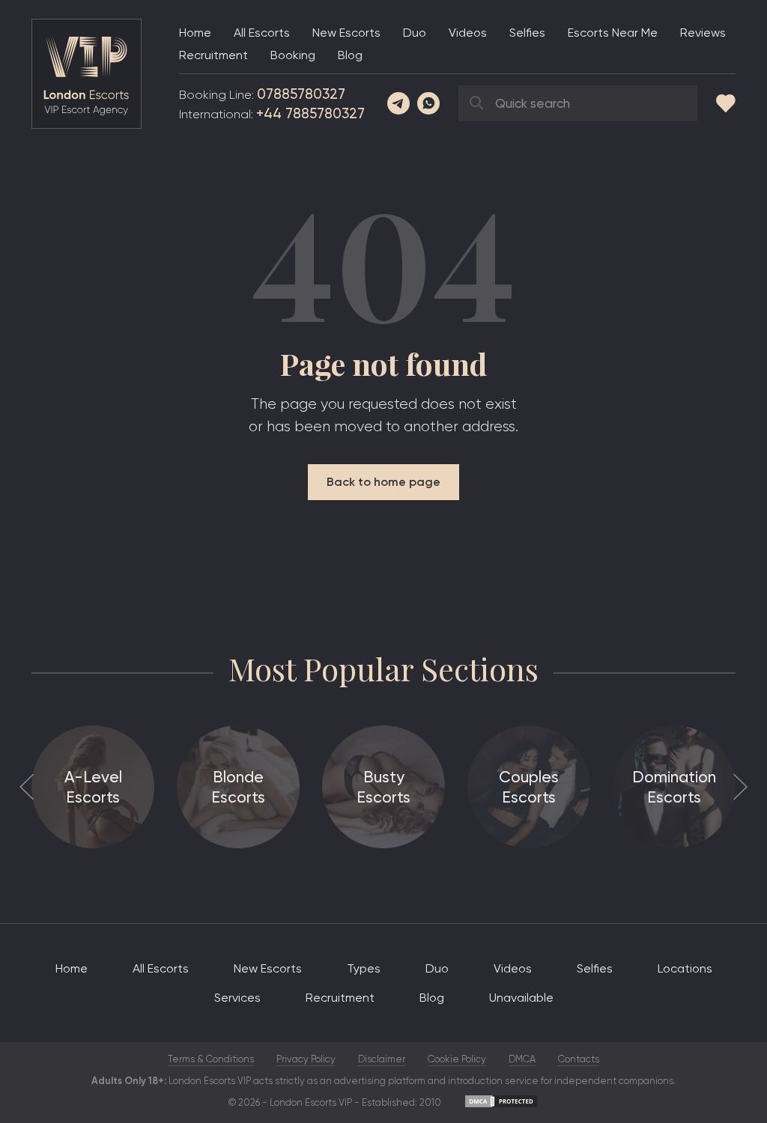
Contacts (578, 1059)
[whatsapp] (428, 103)
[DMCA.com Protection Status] (501, 1105)
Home (195, 32)
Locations (685, 968)
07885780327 (301, 94)
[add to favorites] (726, 103)
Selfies (527, 32)
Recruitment (213, 55)
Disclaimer (381, 1059)
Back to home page (383, 482)
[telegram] (398, 103)
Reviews (703, 32)
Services (237, 997)
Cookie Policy (457, 1059)
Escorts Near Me (613, 32)
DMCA (522, 1059)
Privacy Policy (306, 1059)
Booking (292, 55)
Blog (350, 55)
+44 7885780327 (310, 113)
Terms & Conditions (211, 1059)
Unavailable (521, 997)
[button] (26, 786)
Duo (414, 32)
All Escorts (262, 32)
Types (364, 968)
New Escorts (346, 32)
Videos (468, 32)
